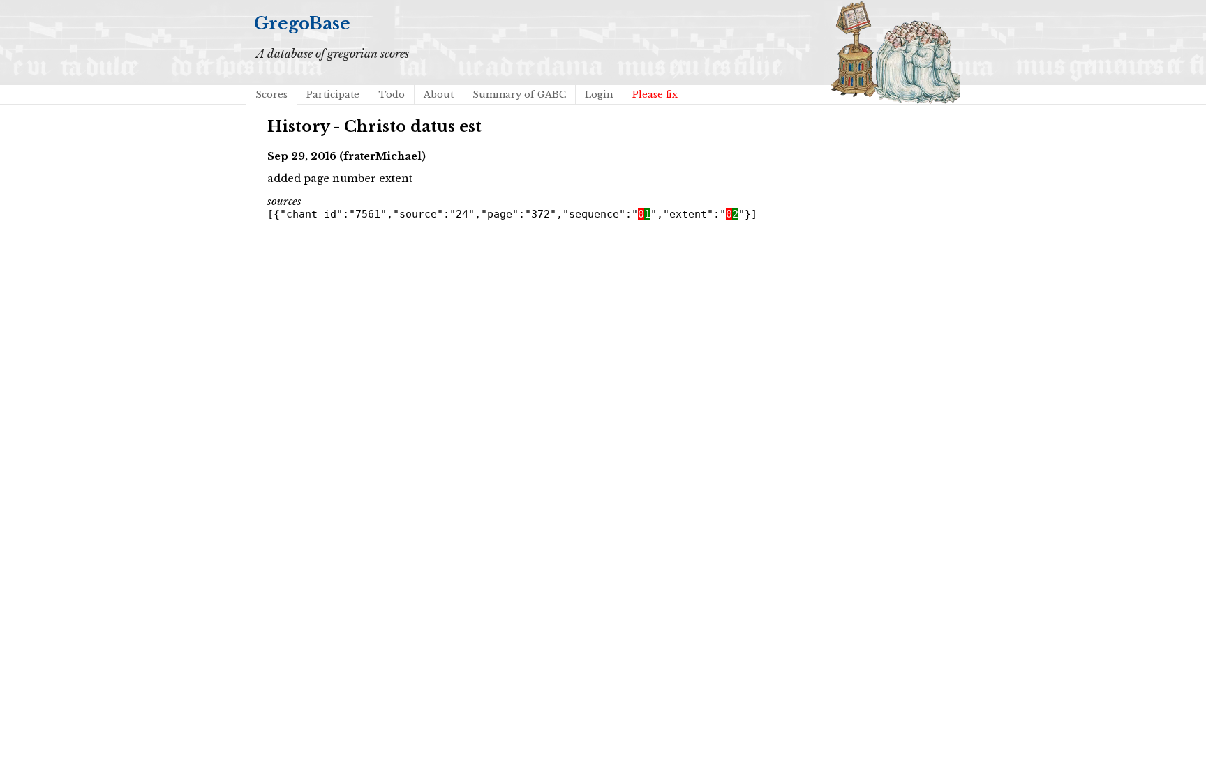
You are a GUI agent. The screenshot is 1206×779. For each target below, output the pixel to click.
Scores (271, 94)
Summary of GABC (519, 94)
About (439, 94)
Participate (332, 94)
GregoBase (302, 23)
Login (599, 94)
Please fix (655, 94)
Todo (391, 94)
